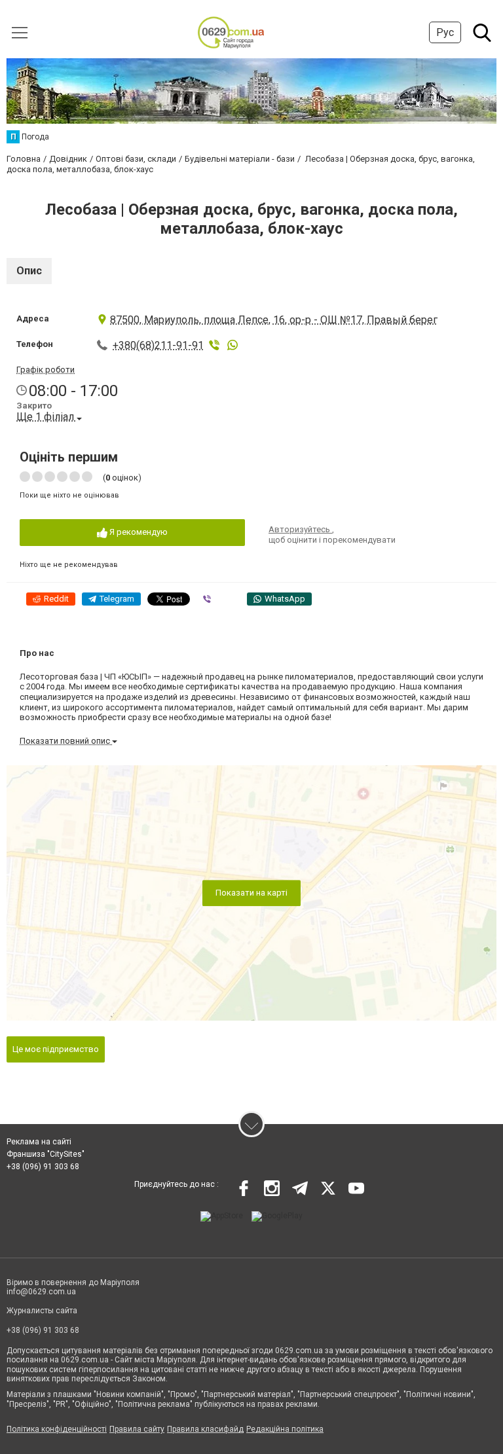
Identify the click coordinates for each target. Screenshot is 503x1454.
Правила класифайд (205, 1429)
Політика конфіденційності (57, 1429)
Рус (445, 32)
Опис (29, 270)
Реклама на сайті (39, 1141)
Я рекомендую (137, 532)
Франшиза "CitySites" (45, 1154)
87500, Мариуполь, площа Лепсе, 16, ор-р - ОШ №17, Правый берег (274, 320)
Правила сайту (136, 1429)
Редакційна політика (285, 1429)
